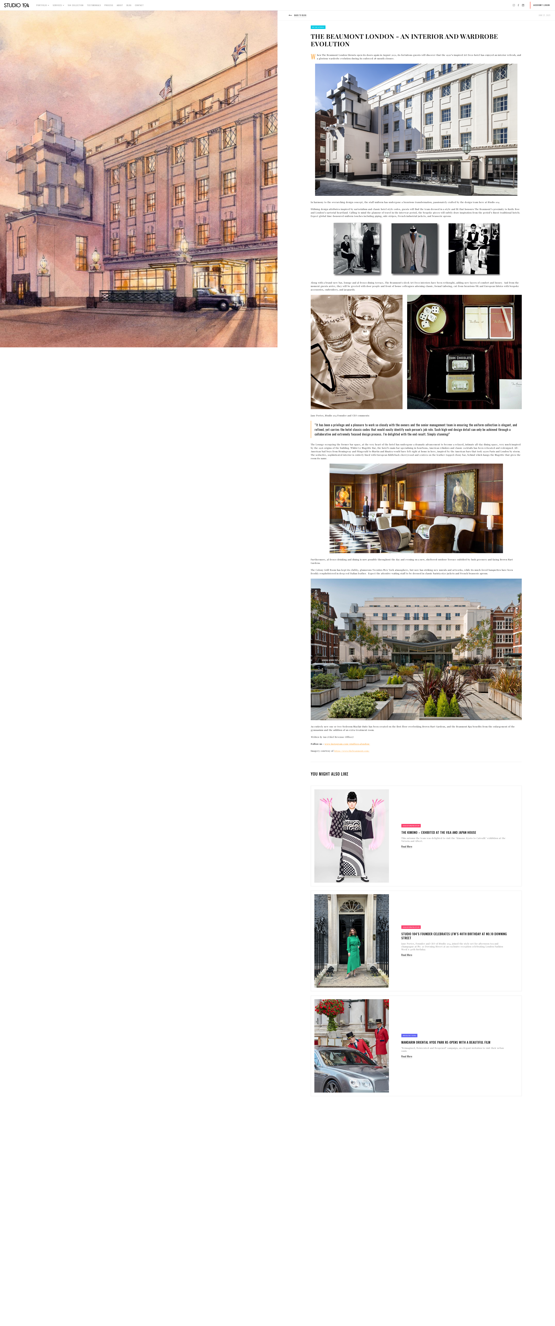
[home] (16, 5)
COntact (139, 5)
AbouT (120, 5)
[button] (42, 5)
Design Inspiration (411, 826)
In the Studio (318, 27)
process (108, 5)
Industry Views (409, 1035)
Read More (406, 846)
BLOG (129, 5)
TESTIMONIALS (94, 5)
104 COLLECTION (76, 5)
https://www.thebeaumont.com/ (352, 750)
